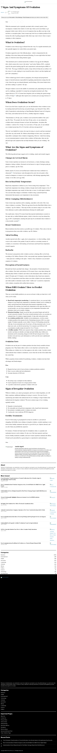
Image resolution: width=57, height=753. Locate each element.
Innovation (3, 560)
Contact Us (3, 718)
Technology (3, 571)
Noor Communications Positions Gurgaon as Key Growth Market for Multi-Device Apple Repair (23, 485)
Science (3, 569)
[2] (11, 172)
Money (2, 566)
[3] (18, 220)
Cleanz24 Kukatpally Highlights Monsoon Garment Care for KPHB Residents (20, 497)
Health (2, 12)
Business (3, 554)
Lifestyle (3, 564)
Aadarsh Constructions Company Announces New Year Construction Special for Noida (23, 510)
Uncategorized (4, 573)
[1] (14, 95)
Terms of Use (4, 721)
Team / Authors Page (6, 733)
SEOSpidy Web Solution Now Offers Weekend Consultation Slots (17, 503)
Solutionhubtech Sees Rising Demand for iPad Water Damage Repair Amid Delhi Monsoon (24, 491)
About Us (3, 716)
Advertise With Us (5, 725)
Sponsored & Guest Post (6, 731)
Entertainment (4, 556)
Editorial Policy (4, 723)
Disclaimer (3, 727)
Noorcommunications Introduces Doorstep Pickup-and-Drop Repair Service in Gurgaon (23, 516)
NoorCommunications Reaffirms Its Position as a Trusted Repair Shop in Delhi (21, 543)
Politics (2, 568)
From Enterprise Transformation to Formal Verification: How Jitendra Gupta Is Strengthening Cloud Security (21, 479)
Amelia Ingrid (16, 12)
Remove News (4, 729)
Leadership (3, 562)
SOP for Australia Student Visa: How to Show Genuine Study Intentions (19, 529)
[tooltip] (10, 22)
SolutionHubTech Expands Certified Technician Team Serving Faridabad (19, 523)
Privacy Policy (4, 719)
